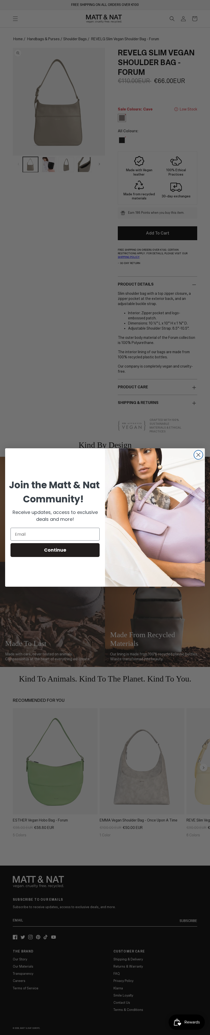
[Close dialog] (198, 454)
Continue (55, 550)
